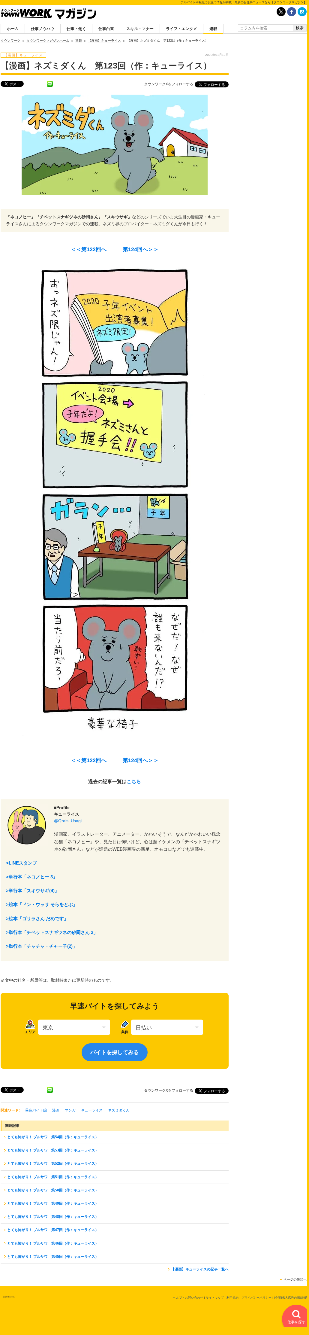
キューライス (92, 1110)
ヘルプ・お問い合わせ (188, 1297)
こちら (134, 781)
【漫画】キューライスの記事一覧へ (200, 1269)
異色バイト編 (36, 1110)
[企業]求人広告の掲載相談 (291, 1297)
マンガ (70, 1110)
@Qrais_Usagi (68, 820)
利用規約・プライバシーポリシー (249, 1297)
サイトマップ (215, 1297)
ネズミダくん (119, 1110)
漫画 (55, 1110)
